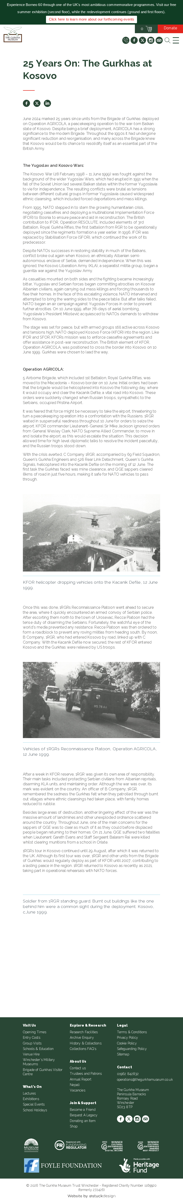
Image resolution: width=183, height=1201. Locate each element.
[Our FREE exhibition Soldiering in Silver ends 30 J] (153, 950)
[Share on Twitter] (37, 103)
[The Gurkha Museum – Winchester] (13, 34)
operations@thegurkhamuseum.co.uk (145, 1079)
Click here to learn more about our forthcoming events (91, 19)
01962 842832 (128, 1074)
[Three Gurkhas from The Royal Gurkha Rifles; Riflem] (29, 985)
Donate (170, 28)
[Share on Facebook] (26, 103)
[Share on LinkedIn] (47, 103)
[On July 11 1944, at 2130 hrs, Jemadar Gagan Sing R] (29, 950)
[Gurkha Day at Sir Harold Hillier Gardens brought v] (153, 985)
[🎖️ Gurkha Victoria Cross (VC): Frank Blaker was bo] (91, 950)
